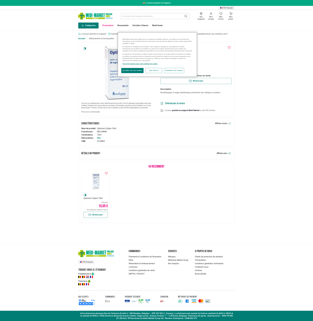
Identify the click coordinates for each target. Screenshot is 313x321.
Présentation (200, 260)
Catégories (90, 25)
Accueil (81, 38)
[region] (157, 54)
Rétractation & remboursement (142, 263)
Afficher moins (221, 123)
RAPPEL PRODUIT (137, 274)
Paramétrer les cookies (174, 70)
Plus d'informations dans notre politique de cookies (140, 64)
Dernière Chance (140, 25)
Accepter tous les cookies (132, 70)
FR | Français (228, 8)
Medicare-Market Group (178, 260)
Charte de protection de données (209, 256)
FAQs (131, 260)
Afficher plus (222, 153)
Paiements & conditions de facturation (145, 256)
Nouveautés (123, 25)
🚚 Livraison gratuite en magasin (157, 3)
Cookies (198, 270)
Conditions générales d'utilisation (209, 263)
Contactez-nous (201, 267)
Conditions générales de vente (142, 270)
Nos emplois (173, 263)
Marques (172, 256)
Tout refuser (153, 70)
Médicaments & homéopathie (101, 38)
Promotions (107, 25)
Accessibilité (200, 274)
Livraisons (133, 267)
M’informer (198, 81)
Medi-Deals (157, 25)
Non (99, 138)
